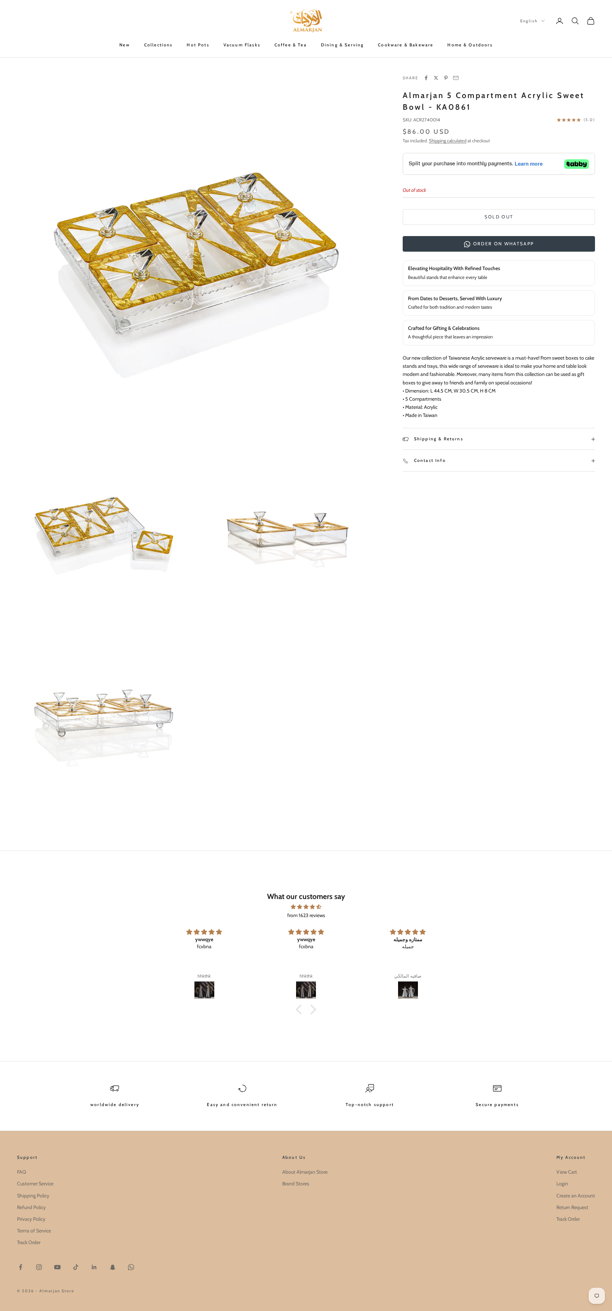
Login (562, 1183)
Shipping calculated (447, 140)
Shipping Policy (33, 1195)
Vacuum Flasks (241, 44)
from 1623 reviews (306, 915)
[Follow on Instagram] (38, 1267)
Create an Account (575, 1195)
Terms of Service (34, 1230)
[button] (301, 1009)
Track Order (28, 1242)
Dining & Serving (342, 44)
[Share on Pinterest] (446, 78)
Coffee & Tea (290, 44)
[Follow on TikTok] (75, 1267)
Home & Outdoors (469, 44)
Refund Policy (31, 1207)
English (529, 20)
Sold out (499, 217)
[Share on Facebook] (426, 78)
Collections (158, 44)
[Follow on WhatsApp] (131, 1267)
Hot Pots (198, 44)
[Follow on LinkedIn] (94, 1267)
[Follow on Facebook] (20, 1267)
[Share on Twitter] (436, 78)
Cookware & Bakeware (405, 44)
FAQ (21, 1172)
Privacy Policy (31, 1219)
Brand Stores (295, 1183)
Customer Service (35, 1183)
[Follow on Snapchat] (112, 1267)
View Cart (566, 1172)
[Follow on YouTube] (57, 1267)
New (124, 44)
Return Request (572, 1207)
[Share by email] (456, 78)
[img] (306, 907)
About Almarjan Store (305, 1172)
